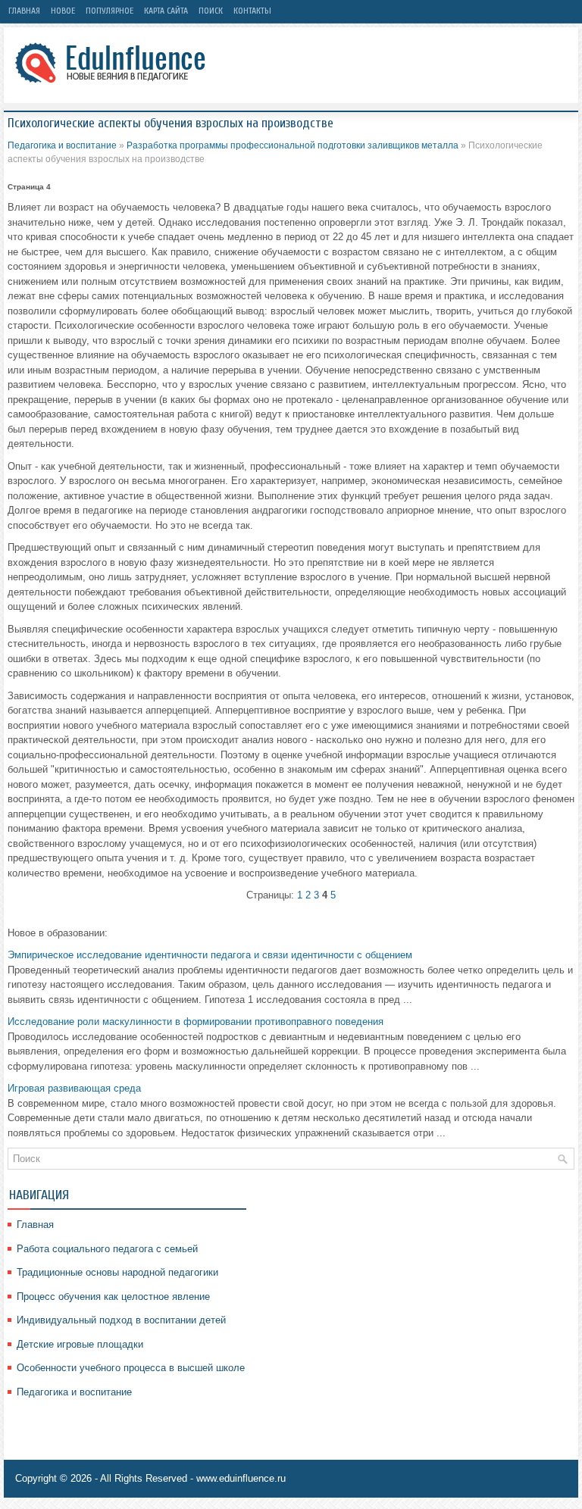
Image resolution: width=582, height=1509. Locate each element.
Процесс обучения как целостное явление (113, 1296)
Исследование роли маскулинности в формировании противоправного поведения (195, 1021)
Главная (24, 10)
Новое (63, 10)
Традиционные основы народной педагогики (117, 1272)
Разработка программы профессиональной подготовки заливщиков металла (292, 145)
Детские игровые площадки (80, 1344)
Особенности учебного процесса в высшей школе (131, 1367)
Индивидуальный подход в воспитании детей (121, 1320)
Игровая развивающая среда (74, 1088)
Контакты (252, 10)
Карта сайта (166, 10)
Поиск (211, 10)
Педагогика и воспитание (62, 145)
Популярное (109, 10)
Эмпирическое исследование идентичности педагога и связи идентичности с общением (210, 955)
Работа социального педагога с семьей (107, 1248)
